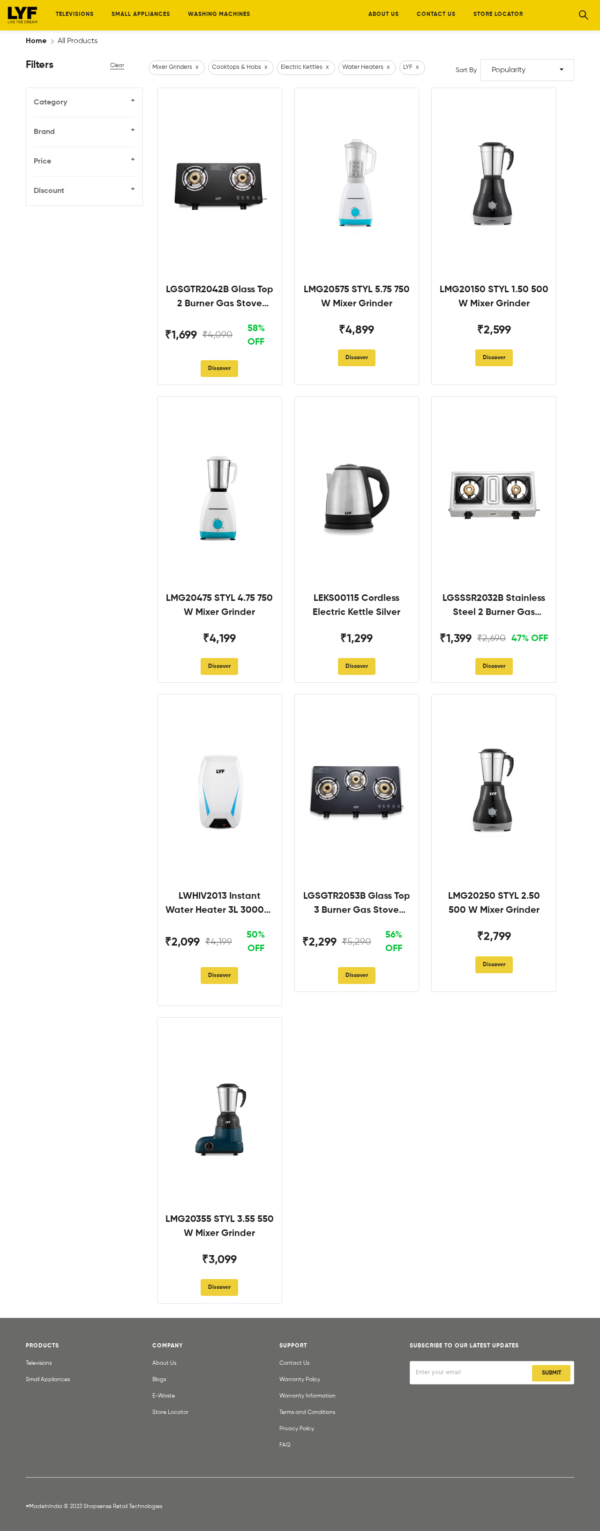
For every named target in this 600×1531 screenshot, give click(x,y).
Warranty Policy (299, 1380)
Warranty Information (307, 1396)
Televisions (39, 1363)
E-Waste (163, 1396)
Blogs (159, 1380)
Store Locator (170, 1412)
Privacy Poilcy (296, 1429)
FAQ (285, 1445)
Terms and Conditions (307, 1412)
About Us (164, 1363)
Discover (219, 368)
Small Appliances (48, 1380)
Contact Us (294, 1363)
